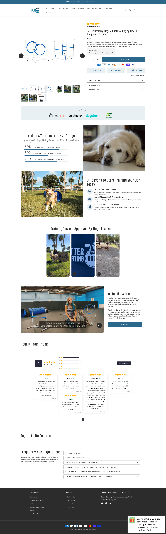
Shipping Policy (71, 497)
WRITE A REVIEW (124, 363)
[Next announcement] (135, 2)
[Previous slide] (21, 55)
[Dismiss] (162, 518)
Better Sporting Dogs (79, 529)
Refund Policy (70, 500)
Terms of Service (71, 504)
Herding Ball (34, 514)
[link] (116, 75)
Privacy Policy (70, 507)
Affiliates (33, 510)
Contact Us (34, 497)
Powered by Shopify (91, 529)
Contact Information (37, 507)
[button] (52, 8)
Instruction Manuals (36, 500)
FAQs (32, 504)
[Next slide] (82, 55)
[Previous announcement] (31, 2)
